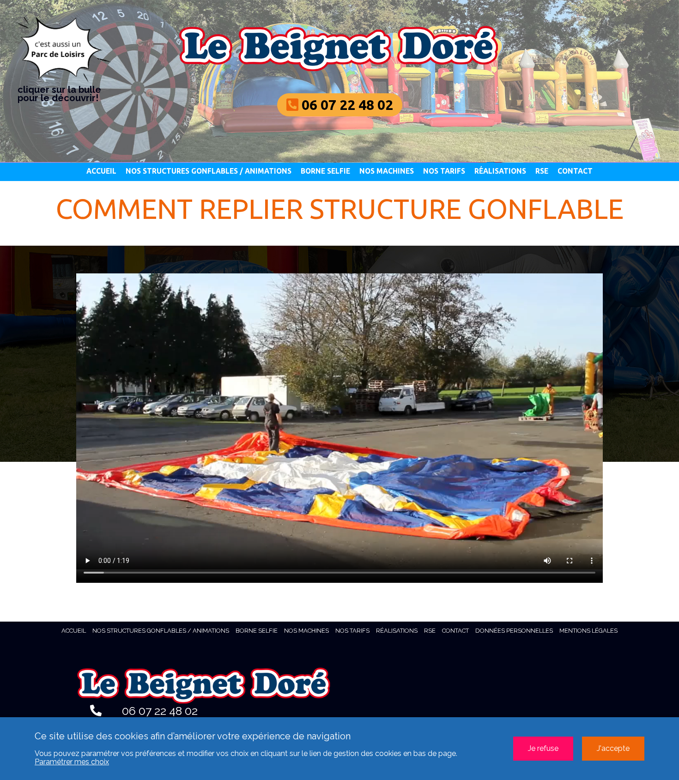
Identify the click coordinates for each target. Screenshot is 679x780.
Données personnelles (514, 630)
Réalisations (500, 171)
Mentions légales (588, 630)
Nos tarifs (444, 171)
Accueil (101, 171)
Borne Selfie (325, 171)
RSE (541, 171)
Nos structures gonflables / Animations (208, 171)
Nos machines (386, 171)
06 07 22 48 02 (158, 711)
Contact (575, 171)
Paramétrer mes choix (72, 761)
